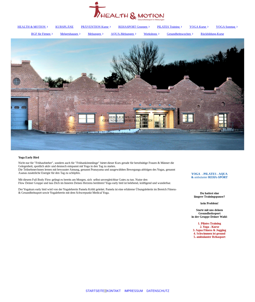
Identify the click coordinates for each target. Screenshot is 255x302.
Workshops (150, 33)
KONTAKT (114, 290)
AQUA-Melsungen (122, 33)
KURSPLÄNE (64, 26)
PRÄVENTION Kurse (94, 26)
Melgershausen (69, 33)
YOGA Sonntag (225, 26)
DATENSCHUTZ (158, 290)
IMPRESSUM (134, 290)
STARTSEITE (95, 290)
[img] (127, 11)
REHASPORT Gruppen (132, 26)
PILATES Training (168, 26)
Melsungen (94, 33)
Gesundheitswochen (179, 33)
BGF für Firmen (40, 33)
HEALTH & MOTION (32, 26)
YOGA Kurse (197, 26)
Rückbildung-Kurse (212, 33)
